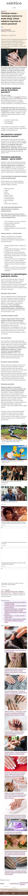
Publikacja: (8, 31)
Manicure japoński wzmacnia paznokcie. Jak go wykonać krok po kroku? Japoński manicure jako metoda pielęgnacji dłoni (15, 816)
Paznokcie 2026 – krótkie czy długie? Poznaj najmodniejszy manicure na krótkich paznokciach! (14, 733)
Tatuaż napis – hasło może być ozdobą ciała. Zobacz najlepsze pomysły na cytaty (15, 620)
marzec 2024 (7, 589)
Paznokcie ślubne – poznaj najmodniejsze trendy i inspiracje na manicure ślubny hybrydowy (16, 753)
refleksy (2, 883)
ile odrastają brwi (14, 883)
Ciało (2, 591)
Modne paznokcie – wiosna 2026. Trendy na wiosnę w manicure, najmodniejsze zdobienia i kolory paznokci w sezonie (15, 713)
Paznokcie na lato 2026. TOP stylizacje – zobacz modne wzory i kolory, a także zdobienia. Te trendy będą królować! (16, 774)
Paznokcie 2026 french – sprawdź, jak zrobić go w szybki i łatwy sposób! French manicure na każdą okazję (16, 692)
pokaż (8, 95)
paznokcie (17, 97)
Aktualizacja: (8, 35)
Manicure (3, 11)
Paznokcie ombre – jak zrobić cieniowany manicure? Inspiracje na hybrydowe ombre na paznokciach (16, 872)
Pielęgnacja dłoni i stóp (11, 591)
